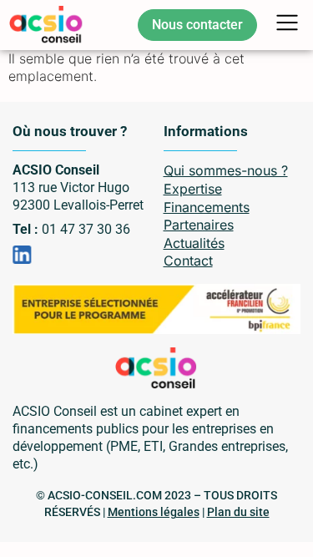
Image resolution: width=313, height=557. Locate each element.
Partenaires (199, 224)
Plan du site (238, 512)
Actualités (194, 243)
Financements (207, 207)
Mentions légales (153, 512)
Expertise (193, 188)
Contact (188, 260)
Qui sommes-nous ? (226, 170)
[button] (287, 25)
